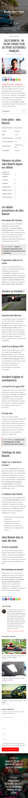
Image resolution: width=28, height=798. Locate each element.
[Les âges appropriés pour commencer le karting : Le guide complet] (14, 646)
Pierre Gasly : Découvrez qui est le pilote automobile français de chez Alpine (14, 786)
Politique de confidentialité (18, 28)
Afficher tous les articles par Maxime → (16, 631)
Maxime (20, 54)
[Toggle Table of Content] (23, 111)
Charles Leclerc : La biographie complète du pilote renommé (14, 764)
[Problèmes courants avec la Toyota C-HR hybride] (14, 691)
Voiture (16, 36)
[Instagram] (8, 80)
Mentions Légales (7, 28)
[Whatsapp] (16, 80)
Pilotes (12, 36)
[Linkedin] (11, 80)
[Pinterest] (14, 80)
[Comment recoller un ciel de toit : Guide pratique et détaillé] (14, 669)
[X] (6, 80)
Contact (14, 30)
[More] (19, 80)
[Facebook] (3, 80)
